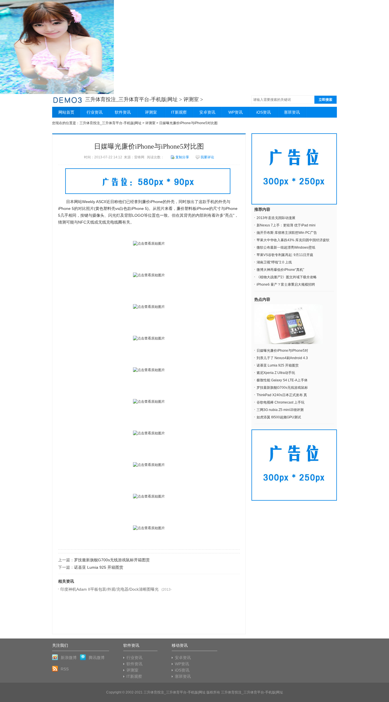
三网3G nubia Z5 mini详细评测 (280, 410)
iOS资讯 (263, 112)
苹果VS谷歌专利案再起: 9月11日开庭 (285, 255)
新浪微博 (69, 657)
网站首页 (66, 112)
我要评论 (207, 157)
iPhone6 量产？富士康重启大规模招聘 (286, 284)
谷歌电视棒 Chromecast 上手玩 (280, 402)
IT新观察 (179, 112)
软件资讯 (123, 112)
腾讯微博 (97, 657)
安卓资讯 (207, 112)
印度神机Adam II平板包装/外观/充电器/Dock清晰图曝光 (109, 589)
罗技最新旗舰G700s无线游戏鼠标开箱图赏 (112, 560)
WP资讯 (235, 112)
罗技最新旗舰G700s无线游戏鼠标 (282, 388)
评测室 (191, 99)
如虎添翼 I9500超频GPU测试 (279, 417)
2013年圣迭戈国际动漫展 (276, 218)
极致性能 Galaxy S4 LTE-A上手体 (282, 380)
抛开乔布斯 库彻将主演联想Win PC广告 (287, 233)
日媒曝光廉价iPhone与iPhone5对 (282, 351)
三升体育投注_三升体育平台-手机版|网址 (131, 99)
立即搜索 (325, 100)
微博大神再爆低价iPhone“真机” (280, 270)
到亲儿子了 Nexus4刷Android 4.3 (282, 358)
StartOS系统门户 (67, 99)
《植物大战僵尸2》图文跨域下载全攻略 (287, 277)
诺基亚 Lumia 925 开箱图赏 (98, 567)
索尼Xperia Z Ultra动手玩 (276, 373)
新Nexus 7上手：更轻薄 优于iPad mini (286, 225)
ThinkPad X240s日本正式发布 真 (282, 395)
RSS (65, 669)
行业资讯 (95, 112)
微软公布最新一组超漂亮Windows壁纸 (286, 247)
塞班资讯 (292, 112)
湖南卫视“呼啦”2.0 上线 (274, 262)
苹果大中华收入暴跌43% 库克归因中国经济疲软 (293, 240)
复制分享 (182, 157)
